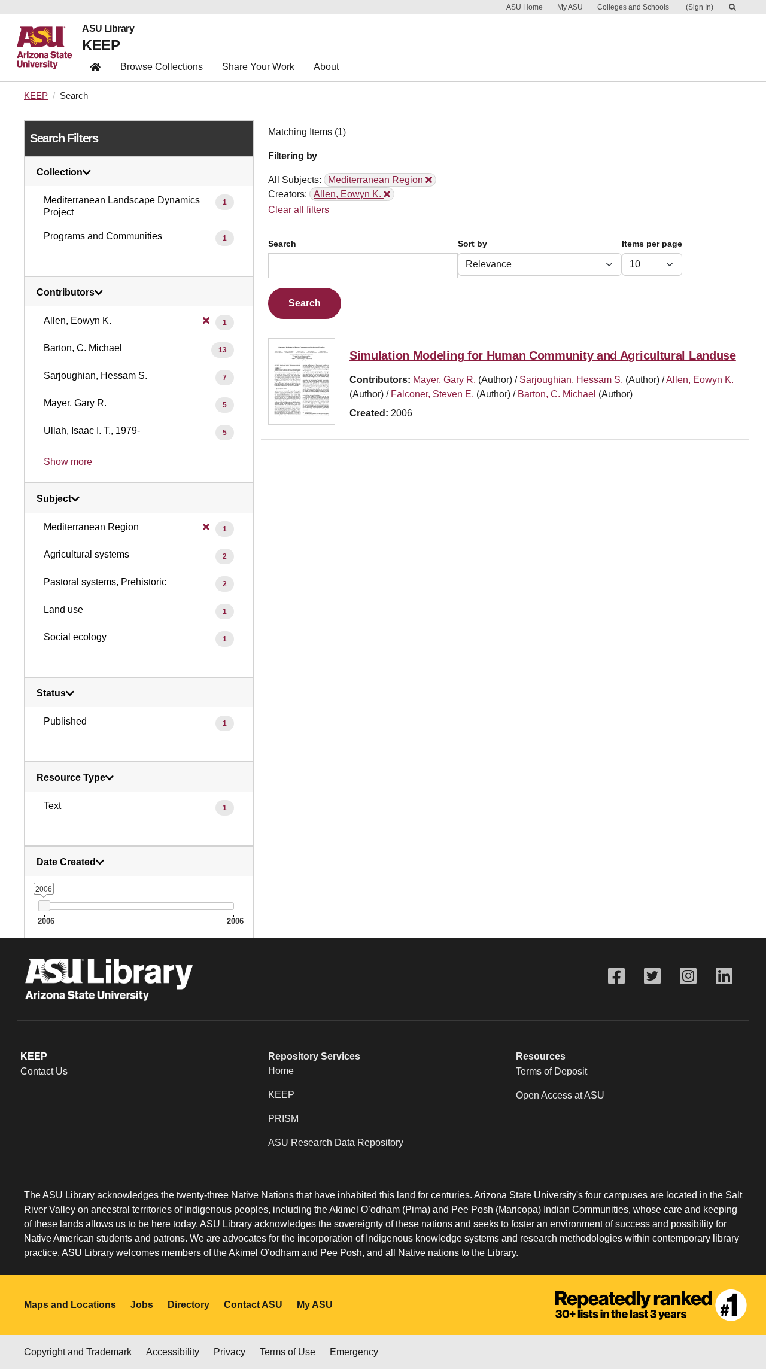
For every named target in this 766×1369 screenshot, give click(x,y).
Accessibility (172, 1352)
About (326, 67)
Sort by (472, 243)
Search (282, 243)
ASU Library (108, 29)
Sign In (699, 7)
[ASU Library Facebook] (616, 976)
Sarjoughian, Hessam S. (571, 380)
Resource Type (71, 778)
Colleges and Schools (633, 7)
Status (51, 693)
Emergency (354, 1352)
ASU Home (524, 7)
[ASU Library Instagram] (688, 976)
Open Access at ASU (560, 1095)
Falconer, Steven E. (432, 394)
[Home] (49, 47)
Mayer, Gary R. (444, 380)
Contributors (66, 292)
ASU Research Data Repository (335, 1142)
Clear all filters (298, 210)
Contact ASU (253, 1305)
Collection (60, 172)
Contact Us (44, 1071)
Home (281, 1071)
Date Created (66, 862)
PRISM (283, 1119)
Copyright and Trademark (78, 1352)
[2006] (44, 905)
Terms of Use (287, 1352)
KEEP (101, 45)
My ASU (570, 7)
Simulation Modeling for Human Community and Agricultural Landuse (542, 355)
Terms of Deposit (551, 1071)
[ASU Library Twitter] (652, 976)
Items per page (652, 243)
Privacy (229, 1352)
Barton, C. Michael (557, 394)
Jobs (141, 1305)
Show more (68, 462)
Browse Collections (161, 67)
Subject (54, 499)
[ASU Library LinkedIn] (724, 976)
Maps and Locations (70, 1305)
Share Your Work (258, 67)
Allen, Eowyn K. (700, 380)
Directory (188, 1305)
